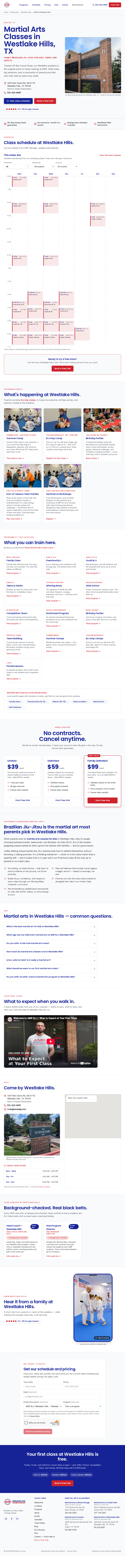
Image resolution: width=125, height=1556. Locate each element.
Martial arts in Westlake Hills (107, 1517)
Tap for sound (103, 1338)
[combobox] (17, 166)
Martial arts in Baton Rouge (77, 1502)
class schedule (44, 1187)
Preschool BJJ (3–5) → (37, 701)
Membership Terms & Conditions (53, 1551)
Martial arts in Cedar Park (105, 1502)
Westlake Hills (26, 12)
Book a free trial (45, 101)
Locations (38, 1506)
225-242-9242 (71, 1513)
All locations (77, 5)
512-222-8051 (101, 5)
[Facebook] (12, 1519)
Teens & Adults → (80, 701)
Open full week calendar (110, 155)
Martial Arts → (99, 701)
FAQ (36, 1533)
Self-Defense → (16, 707)
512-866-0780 (71, 1530)
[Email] (17, 1519)
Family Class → (15, 701)
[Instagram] (6, 1519)
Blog (36, 1526)
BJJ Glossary (39, 1530)
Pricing (47, 5)
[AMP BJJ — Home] (7, 5)
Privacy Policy (35, 1416)
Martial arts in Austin (74, 1517)
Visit (56, 5)
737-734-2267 (100, 1513)
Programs (23, 5)
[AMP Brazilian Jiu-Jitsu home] (15, 1502)
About (36, 1513)
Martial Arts (15, 12)
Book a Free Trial (41, 1540)
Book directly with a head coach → (40, 548)
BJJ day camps (28, 400)
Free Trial (115, 5)
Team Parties (39, 1523)
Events (65, 5)
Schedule (36, 5)
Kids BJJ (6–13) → (60, 701)
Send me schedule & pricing (38, 1431)
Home (6, 12)
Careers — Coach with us (44, 1537)
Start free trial (22, 800)
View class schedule (20, 101)
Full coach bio (12, 1256)
